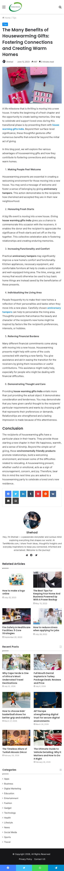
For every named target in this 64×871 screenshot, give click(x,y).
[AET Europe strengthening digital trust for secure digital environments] (48, 700)
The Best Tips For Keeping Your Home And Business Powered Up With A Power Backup (46, 595)
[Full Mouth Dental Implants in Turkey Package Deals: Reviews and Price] (48, 662)
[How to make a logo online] (16, 580)
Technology (10, 813)
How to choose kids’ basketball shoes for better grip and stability (16, 714)
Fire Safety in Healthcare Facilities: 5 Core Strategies (16, 630)
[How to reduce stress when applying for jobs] (47, 616)
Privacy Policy (25, 859)
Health (7, 817)
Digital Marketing (12, 788)
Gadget (7, 808)
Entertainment (11, 798)
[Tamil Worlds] (15, 7)
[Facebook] (8, 494)
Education (9, 793)
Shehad (9, 62)
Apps (6, 779)
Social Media (10, 832)
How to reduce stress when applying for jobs (46, 629)
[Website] (28, 555)
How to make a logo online (13, 592)
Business (8, 783)
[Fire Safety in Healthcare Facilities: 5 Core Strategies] (16, 616)
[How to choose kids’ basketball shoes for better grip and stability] (16, 700)
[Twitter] (16, 494)
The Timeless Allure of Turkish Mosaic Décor (14, 750)
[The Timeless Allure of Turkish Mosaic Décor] (16, 738)
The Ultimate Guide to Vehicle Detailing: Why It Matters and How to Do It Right (47, 753)
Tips (14, 17)
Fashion (8, 803)
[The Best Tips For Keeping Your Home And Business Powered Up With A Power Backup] (47, 580)
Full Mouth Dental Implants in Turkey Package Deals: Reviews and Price (47, 678)
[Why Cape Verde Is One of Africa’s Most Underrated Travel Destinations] (16, 662)
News (7, 827)
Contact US (39, 859)
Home (7, 17)
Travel (7, 842)
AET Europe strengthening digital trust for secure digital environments (47, 716)
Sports (7, 837)
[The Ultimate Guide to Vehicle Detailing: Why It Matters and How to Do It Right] (48, 738)
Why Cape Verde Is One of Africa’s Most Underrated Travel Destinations (15, 678)
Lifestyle (8, 822)
